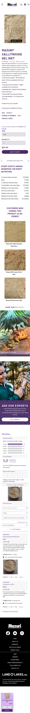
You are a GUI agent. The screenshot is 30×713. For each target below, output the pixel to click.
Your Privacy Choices (13, 681)
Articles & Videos (15, 647)
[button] (2, 29)
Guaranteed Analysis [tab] (15, 160)
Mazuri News (15, 659)
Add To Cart (7, 710)
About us (15, 641)
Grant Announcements (15, 662)
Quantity (6, 139)
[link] (15, 333)
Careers (15, 657)
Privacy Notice (13, 683)
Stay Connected (15, 665)
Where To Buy (15, 650)
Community (15, 644)
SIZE (3, 131)
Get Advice (15, 419)
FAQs (15, 654)
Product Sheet (7, 118)
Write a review (20, 61)
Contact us (15, 668)
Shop (15, 638)
